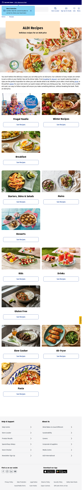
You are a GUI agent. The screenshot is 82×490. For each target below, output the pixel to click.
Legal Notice (33, 482)
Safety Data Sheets (71, 482)
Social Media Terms (20, 486)
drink (76, 81)
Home (3, 17)
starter (11, 84)
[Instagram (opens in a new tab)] (7, 471)
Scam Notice (33, 486)
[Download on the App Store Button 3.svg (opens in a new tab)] (49, 471)
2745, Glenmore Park (20, 2)
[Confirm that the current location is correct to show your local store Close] (30, 10)
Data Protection (21, 482)
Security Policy (58, 482)
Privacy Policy (9, 482)
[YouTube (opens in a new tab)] (15, 471)
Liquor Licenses (45, 486)
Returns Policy (45, 482)
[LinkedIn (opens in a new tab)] (11, 471)
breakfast (46, 79)
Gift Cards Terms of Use (61, 486)
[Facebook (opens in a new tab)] (3, 471)
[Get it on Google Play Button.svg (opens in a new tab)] (61, 471)
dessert (54, 79)
